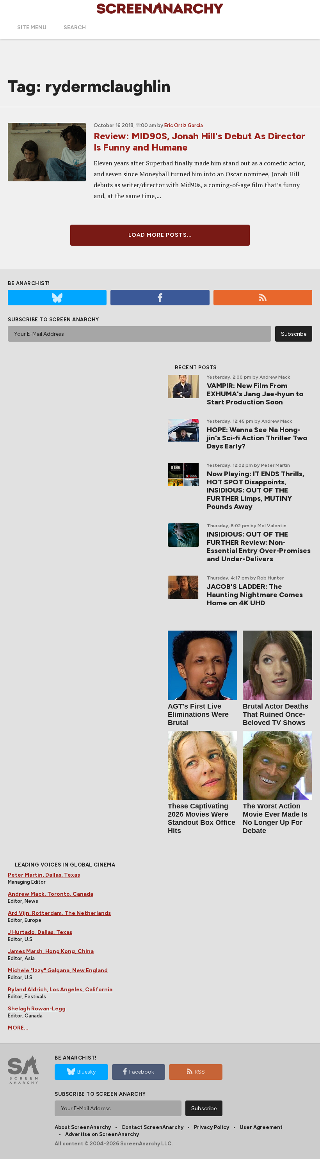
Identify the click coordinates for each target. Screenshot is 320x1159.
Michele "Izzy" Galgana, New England (58, 970)
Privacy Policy (211, 1127)
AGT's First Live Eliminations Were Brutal (198, 714)
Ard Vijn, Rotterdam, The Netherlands (59, 913)
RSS (200, 1072)
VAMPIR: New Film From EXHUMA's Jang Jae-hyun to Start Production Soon (255, 393)
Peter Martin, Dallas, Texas (44, 875)
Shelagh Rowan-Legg (37, 1008)
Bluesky (86, 1072)
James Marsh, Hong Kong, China (51, 951)
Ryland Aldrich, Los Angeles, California (60, 989)
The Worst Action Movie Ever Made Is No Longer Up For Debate (275, 818)
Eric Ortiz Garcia (183, 125)
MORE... (18, 1027)
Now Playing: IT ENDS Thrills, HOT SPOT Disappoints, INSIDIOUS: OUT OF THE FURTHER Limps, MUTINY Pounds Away (255, 490)
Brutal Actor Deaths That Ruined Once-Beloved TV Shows (275, 714)
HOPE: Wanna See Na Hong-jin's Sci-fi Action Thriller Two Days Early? (257, 437)
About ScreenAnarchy (83, 1127)
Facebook (141, 1072)
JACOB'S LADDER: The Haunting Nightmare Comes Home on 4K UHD (255, 594)
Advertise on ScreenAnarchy (102, 1134)
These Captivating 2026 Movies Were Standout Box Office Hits (201, 818)
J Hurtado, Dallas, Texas (40, 932)
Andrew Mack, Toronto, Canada (50, 894)
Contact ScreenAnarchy (152, 1127)
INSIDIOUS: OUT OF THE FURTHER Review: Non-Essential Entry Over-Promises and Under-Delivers (259, 546)
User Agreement (261, 1127)
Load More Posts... (160, 235)
